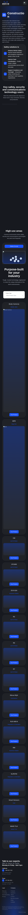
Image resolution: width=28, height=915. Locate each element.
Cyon (25, 912)
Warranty (4, 891)
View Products (15, 415)
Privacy (4, 896)
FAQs (12, 900)
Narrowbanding (6, 894)
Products (13, 891)
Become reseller (15, 898)
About (12, 894)
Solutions (13, 892)
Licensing (4, 892)
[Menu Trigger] (25, 3)
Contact (12, 896)
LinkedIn (13, 902)
